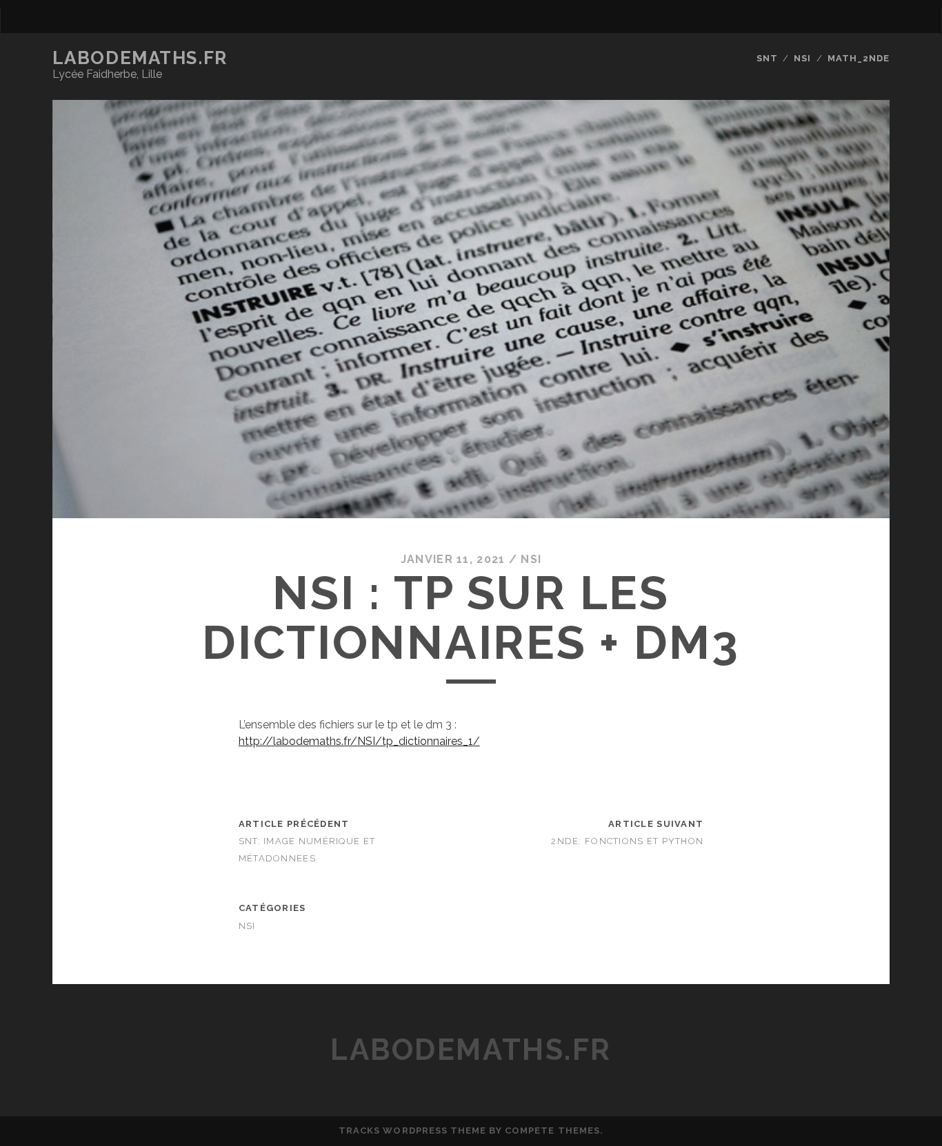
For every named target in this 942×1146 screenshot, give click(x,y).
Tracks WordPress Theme (412, 1130)
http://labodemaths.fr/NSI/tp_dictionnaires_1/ (359, 741)
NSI (802, 58)
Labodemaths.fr (140, 58)
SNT (767, 58)
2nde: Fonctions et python (627, 841)
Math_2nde (859, 58)
